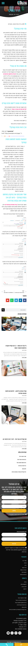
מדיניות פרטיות (23, 574)
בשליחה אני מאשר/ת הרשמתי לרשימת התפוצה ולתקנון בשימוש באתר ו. (15, 550)
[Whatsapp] (12, 633)
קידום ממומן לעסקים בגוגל (21, 462)
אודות (25, 563)
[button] (3, 3)
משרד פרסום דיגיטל (22, 456)
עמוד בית (24, 560)
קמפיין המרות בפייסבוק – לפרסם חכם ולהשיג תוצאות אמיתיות (15, 392)
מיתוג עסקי (24, 469)
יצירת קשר (24, 567)
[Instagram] (16, 633)
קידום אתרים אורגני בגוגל (21, 459)
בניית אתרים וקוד (17, 24)
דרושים (24, 589)
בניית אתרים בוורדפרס (22, 466)
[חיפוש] (3, 309)
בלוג (14, 14)
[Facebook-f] (19, 633)
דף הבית (17, 14)
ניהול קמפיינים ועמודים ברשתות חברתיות (19, 472)
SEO (23, 24)
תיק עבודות (24, 586)
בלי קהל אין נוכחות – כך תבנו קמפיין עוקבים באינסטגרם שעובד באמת (16, 347)
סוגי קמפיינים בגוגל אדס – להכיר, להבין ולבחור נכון (14, 439)
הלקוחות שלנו (23, 584)
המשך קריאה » (24, 357)
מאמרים (10, 24)
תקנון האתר (23, 572)
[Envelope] (8, 633)
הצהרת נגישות (23, 570)
